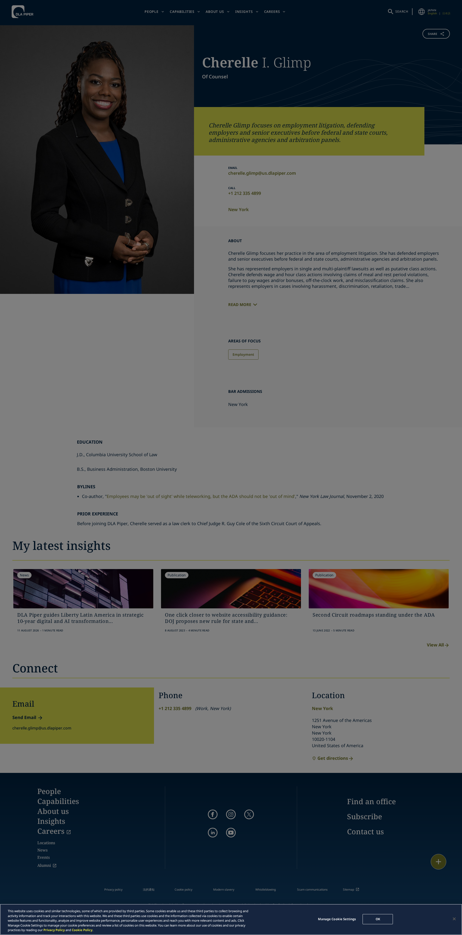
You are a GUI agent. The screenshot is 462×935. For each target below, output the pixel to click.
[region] (231, 919)
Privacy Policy (54, 930)
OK (378, 919)
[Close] (454, 919)
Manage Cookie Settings (337, 919)
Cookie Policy (82, 930)
